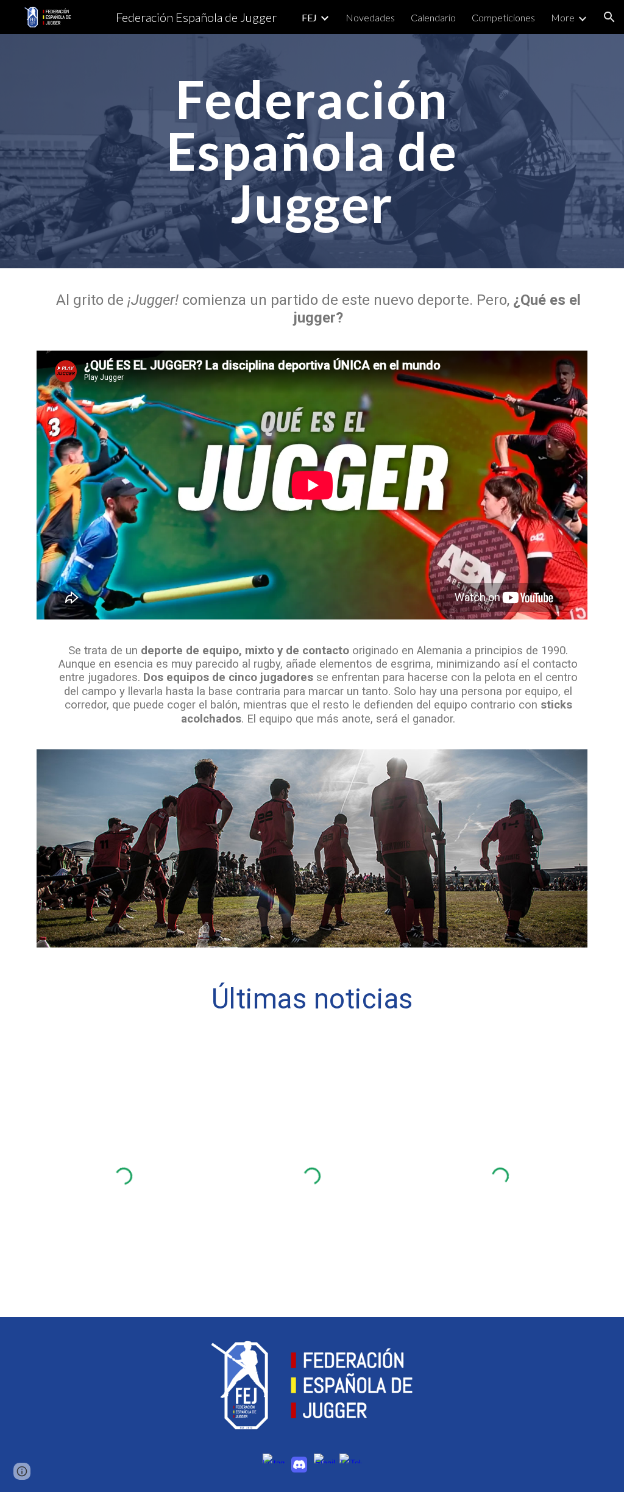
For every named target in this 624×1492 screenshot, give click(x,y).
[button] (609, 17)
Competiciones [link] (503, 17)
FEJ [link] (309, 17)
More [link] (563, 17)
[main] (312, 151)
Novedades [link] (370, 17)
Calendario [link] (433, 17)
